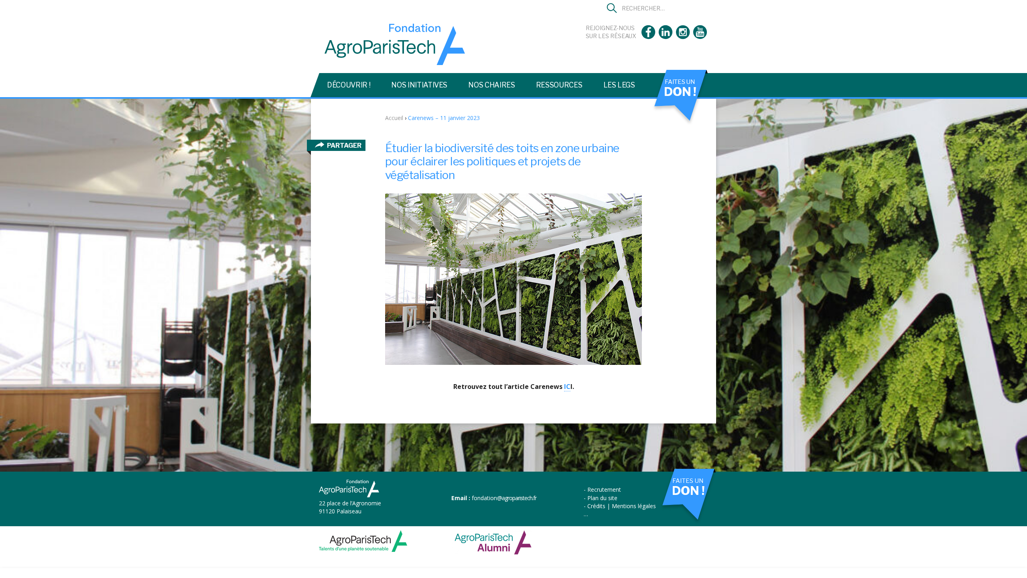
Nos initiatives (419, 85)
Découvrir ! (348, 85)
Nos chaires (491, 85)
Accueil (394, 118)
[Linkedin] (666, 36)
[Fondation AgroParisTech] (392, 61)
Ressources (559, 85)
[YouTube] (700, 36)
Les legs (619, 85)
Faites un (680, 88)
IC (567, 386)
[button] (612, 8)
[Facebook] (648, 36)
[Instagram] (683, 36)
